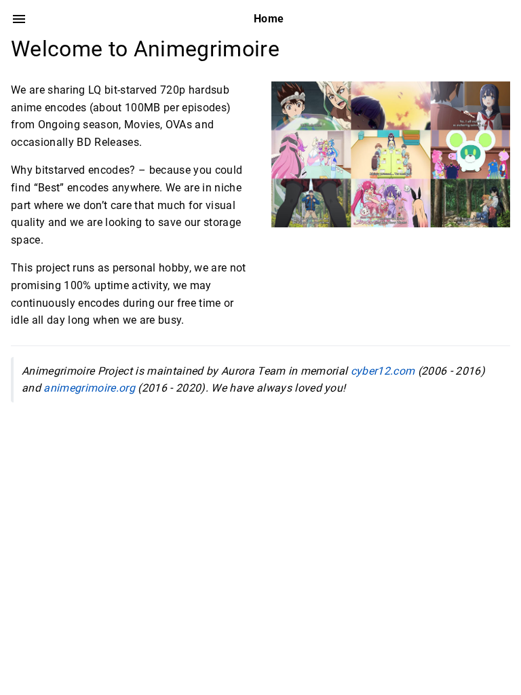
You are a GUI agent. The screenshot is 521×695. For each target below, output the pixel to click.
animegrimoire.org (89, 387)
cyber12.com (383, 370)
